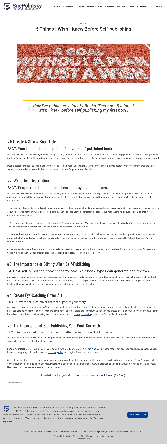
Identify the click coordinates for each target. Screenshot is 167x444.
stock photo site (82, 314)
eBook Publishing (16, 383)
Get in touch (83, 375)
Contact (158, 6)
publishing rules (55, 352)
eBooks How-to (94, 6)
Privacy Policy (83, 439)
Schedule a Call (144, 6)
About (57, 6)
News (131, 6)
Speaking (109, 6)
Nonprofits (68, 6)
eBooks (80, 6)
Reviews (121, 6)
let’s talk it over (104, 375)
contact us (111, 431)
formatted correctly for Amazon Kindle (79, 349)
